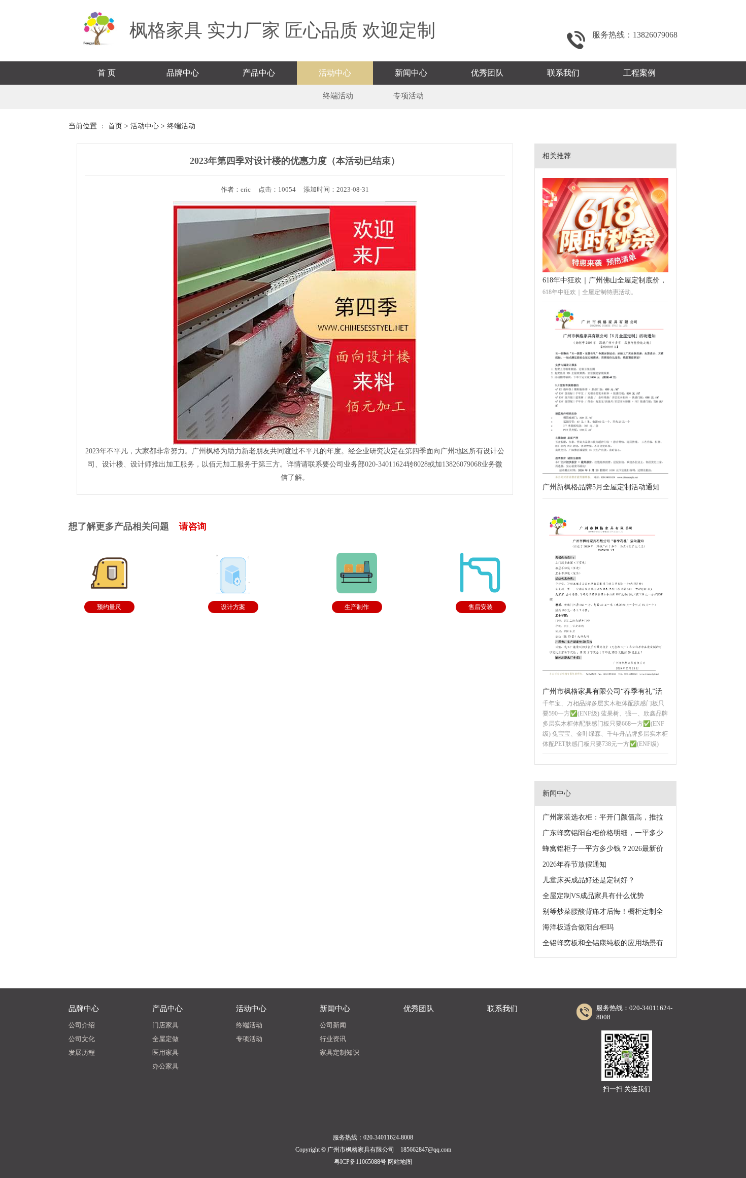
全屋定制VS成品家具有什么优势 (593, 896)
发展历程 (82, 1052)
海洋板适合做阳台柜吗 (578, 927)
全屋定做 (165, 1039)
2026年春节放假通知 (574, 864)
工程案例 (639, 72)
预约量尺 (109, 607)
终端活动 (338, 96)
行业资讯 (333, 1039)
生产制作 (357, 607)
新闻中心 (411, 72)
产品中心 (259, 72)
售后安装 (480, 607)
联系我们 (563, 72)
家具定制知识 (339, 1052)
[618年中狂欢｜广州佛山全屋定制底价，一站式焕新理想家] (605, 225)
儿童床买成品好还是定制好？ (588, 880)
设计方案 (233, 607)
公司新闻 (333, 1025)
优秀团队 (487, 72)
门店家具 (165, 1025)
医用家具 (165, 1052)
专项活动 (408, 96)
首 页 (106, 72)
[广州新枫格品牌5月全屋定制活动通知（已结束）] (605, 394)
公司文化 (82, 1039)
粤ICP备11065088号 (360, 1161)
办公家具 (165, 1066)
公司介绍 (82, 1025)
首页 (115, 126)
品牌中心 (182, 72)
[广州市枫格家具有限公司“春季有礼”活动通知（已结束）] (605, 594)
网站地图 (400, 1161)
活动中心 (335, 72)
